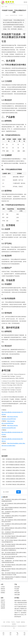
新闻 (6, 6)
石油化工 (3, 600)
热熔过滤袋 (17, 592)
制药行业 (3, 602)
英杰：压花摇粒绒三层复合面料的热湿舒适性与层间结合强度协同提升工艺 (14, 482)
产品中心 (13, 622)
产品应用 (18, 622)
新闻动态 (3, 588)
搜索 (18, 491)
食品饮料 (3, 606)
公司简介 (3, 586)
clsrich (6, 15)
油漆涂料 (3, 608)
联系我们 (3, 592)
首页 (3, 6)
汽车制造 (3, 604)
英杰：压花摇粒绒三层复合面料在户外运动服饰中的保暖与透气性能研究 (14, 471)
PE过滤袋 (16, 588)
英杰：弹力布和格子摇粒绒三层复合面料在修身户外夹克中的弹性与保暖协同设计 (14, 485)
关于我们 (8, 622)
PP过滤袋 (16, 590)
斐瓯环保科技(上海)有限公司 (10, 626)
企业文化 (3, 590)
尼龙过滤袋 (17, 586)
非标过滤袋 (17, 594)
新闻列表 (23, 622)
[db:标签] (4, 449)
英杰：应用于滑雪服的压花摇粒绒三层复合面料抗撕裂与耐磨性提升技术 (14, 465)
